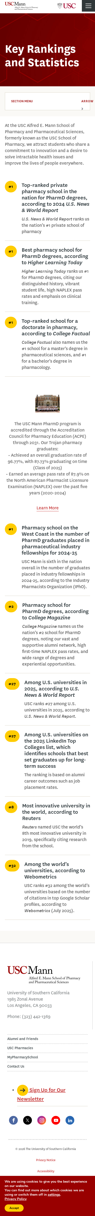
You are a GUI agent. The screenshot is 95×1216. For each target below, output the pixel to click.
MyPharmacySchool (22, 1057)
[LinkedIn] (70, 1120)
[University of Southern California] (66, 4)
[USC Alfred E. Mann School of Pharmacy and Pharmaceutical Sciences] (21, 6)
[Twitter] (27, 1120)
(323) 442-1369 (36, 1016)
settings (54, 1195)
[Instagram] (41, 1120)
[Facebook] (13, 1120)
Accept (14, 1208)
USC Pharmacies (20, 1048)
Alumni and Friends (22, 1039)
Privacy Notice (46, 1160)
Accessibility (45, 1171)
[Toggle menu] (88, 6)
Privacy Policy (16, 1199)
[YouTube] (55, 1120)
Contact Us (15, 1066)
